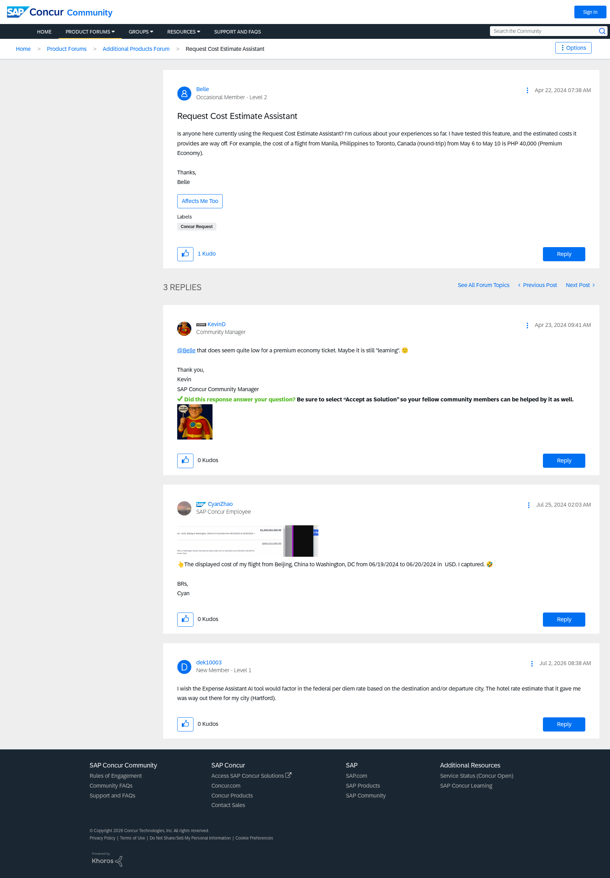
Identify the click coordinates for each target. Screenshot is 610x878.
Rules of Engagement (116, 776)
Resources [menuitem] (181, 32)
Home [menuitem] (44, 32)
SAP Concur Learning (466, 786)
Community (90, 12)
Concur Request (197, 226)
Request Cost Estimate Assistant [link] (225, 49)
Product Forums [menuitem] (88, 32)
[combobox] (549, 31)
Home (23, 49)
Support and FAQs (112, 796)
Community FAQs (111, 786)
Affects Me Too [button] (200, 201)
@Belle (186, 350)
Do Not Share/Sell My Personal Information (190, 838)
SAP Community (366, 796)
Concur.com (225, 786)
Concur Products (232, 796)
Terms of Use (132, 838)
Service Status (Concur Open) (476, 776)
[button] (527, 90)
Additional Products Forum (136, 49)
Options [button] (576, 48)
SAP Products (363, 786)
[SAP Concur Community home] (35, 12)
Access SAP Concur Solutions (248, 776)
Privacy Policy (102, 838)
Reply (564, 254)
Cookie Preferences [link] (254, 838)
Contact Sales (228, 805)
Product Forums (66, 49)
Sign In (590, 12)
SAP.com (356, 776)
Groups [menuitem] (139, 32)
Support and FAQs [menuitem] (237, 32)
